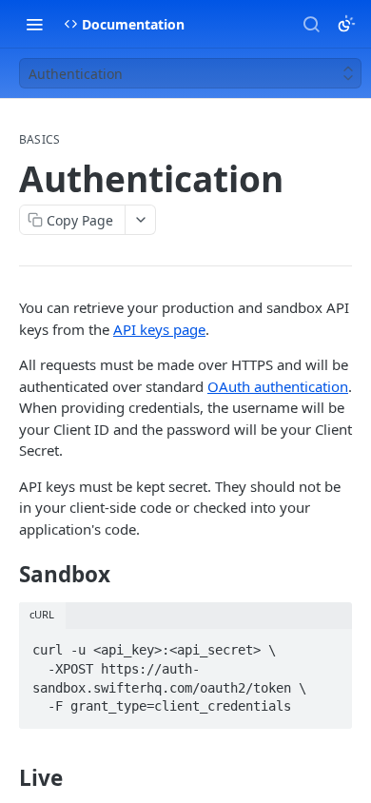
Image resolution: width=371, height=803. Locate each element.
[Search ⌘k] (311, 24)
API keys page (159, 329)
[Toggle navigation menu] (34, 24)
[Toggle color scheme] (346, 24)
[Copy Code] (329, 645)
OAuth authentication (277, 386)
